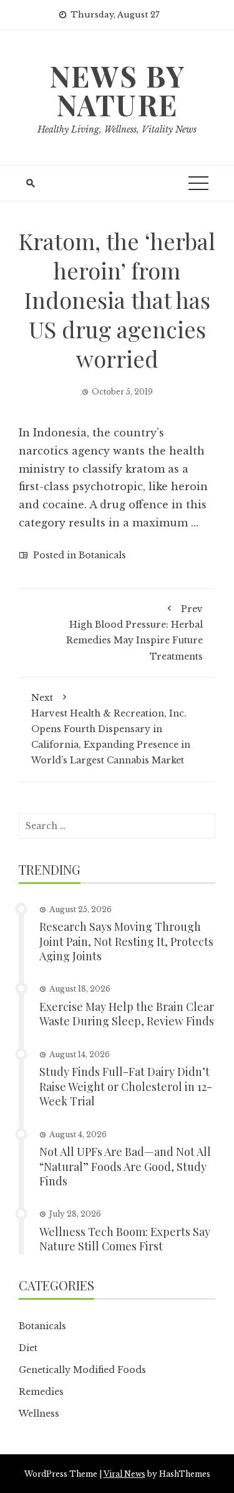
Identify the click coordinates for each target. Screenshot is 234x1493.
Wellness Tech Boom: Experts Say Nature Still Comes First (124, 1239)
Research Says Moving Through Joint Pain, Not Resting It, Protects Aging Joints (126, 941)
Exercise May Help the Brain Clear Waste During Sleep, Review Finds (126, 1013)
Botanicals (102, 555)
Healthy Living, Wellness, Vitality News (117, 129)
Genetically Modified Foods (82, 1369)
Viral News (124, 1474)
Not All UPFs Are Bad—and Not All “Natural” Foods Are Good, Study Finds (125, 1166)
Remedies (41, 1391)
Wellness (39, 1413)
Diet (28, 1348)
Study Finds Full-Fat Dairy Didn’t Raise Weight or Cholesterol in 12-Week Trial (125, 1086)
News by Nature (117, 90)
